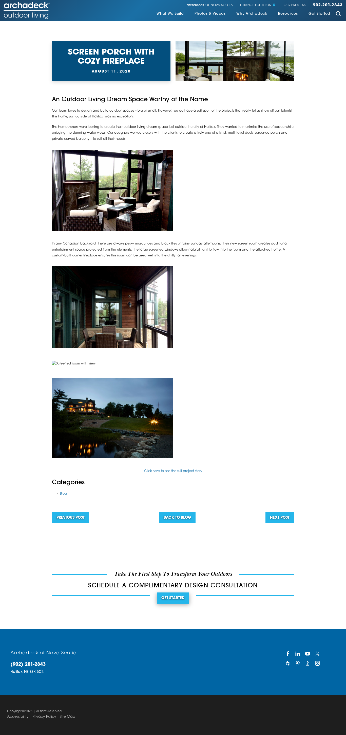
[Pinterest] (298, 663)
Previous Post (70, 518)
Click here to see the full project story (173, 471)
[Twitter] (318, 654)
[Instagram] (318, 663)
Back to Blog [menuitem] (177, 518)
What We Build (170, 14)
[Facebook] (288, 654)
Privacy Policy (44, 717)
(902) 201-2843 (28, 664)
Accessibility (18, 717)
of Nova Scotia (210, 5)
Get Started (319, 14)
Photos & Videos (210, 14)
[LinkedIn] (298, 654)
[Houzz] (288, 663)
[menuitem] (170, 14)
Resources (288, 14)
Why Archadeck (251, 14)
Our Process (295, 5)
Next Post (280, 518)
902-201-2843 (327, 5)
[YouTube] (308, 654)
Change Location (256, 5)
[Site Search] (338, 14)
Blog (63, 493)
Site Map (67, 717)
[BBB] (308, 663)
